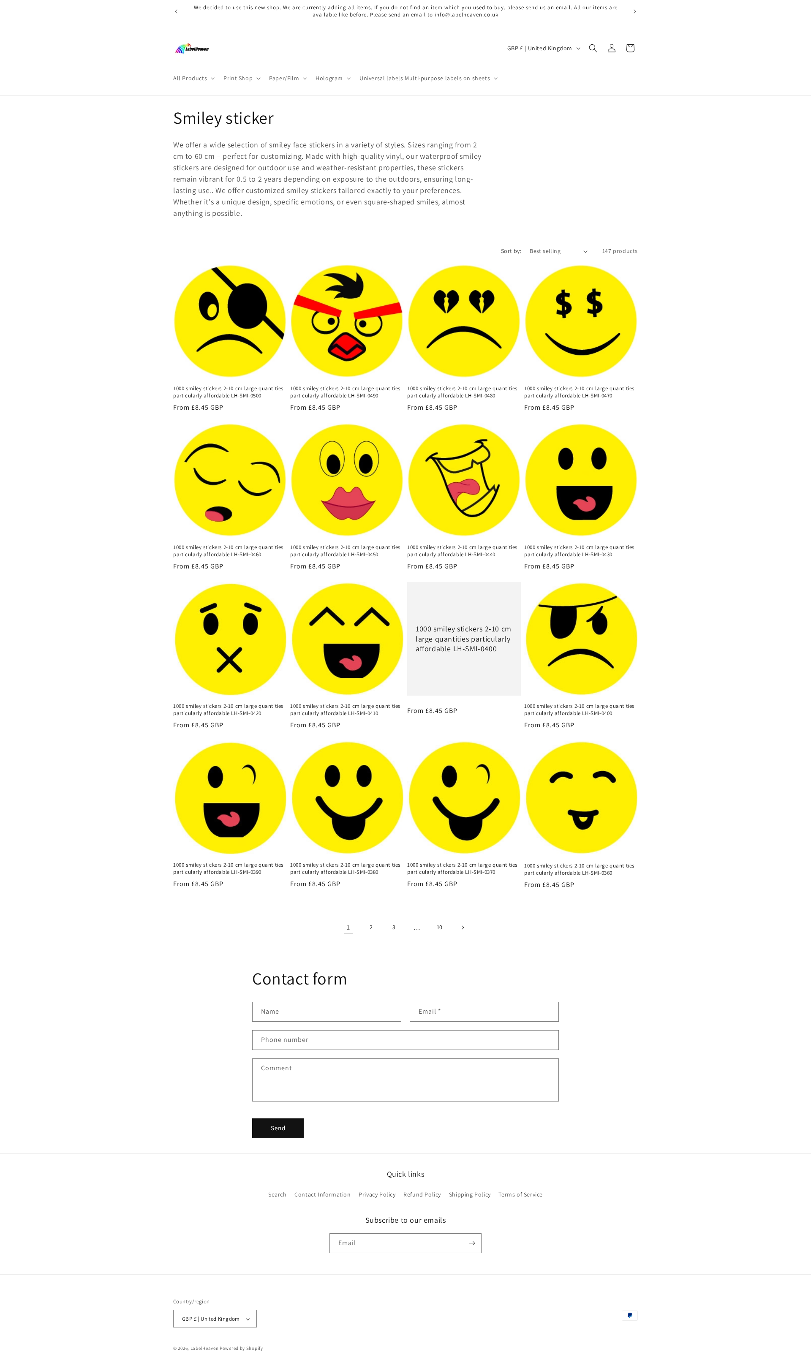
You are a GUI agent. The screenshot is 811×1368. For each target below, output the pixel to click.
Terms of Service (520, 1195)
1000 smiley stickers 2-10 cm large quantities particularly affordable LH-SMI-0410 (345, 710)
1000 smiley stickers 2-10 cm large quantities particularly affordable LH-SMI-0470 (579, 392)
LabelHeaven (205, 1349)
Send (278, 1128)
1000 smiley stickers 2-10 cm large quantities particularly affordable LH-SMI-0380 (345, 869)
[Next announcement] (635, 11)
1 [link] (348, 927)
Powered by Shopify (241, 1349)
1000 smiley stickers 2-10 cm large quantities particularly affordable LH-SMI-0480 (462, 392)
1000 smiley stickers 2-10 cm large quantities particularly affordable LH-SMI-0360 (579, 869)
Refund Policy (422, 1195)
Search (277, 1195)
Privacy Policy (377, 1195)
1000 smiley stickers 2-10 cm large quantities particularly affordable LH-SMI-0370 (462, 869)
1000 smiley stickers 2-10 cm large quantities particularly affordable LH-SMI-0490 (345, 392)
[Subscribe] (472, 1243)
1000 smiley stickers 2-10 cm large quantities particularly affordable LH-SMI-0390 (228, 869)
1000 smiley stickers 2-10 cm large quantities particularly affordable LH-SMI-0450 (345, 551)
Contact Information (322, 1195)
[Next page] (462, 927)
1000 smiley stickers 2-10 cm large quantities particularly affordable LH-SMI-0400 (464, 638)
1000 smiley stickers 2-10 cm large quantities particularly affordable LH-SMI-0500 (228, 392)
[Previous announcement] (176, 11)
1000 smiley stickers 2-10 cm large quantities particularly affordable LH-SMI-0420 (228, 710)
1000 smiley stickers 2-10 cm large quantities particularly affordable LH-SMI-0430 (579, 551)
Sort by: (511, 251)
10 (440, 927)
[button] (193, 78)
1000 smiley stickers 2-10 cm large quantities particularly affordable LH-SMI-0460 (228, 551)
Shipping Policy (470, 1195)
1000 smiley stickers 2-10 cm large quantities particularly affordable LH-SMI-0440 (462, 551)
